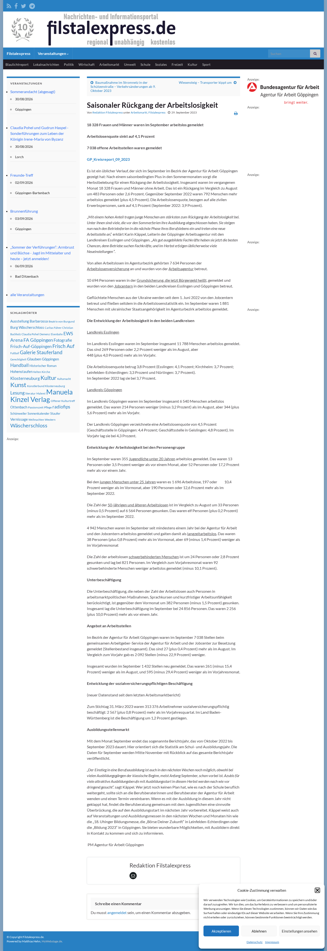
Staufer (55, 413)
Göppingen (50, 359)
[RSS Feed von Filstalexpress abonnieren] (9, 5)
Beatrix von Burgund (62, 321)
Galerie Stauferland (41, 352)
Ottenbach (18, 407)
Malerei (40, 393)
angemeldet (117, 912)
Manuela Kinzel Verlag (41, 395)
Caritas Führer (53, 327)
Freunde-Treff (21, 175)
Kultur (192, 64)
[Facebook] (16, 5)
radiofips (61, 406)
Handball (19, 365)
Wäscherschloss (28, 425)
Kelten (37, 371)
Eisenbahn (57, 334)
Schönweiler (18, 413)
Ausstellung (19, 321)
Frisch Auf (63, 346)
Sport (206, 64)
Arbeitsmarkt (109, 64)
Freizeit (177, 64)
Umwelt (130, 64)
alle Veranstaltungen (27, 294)
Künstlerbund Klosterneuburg (46, 386)
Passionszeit (35, 407)
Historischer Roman (42, 366)
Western (50, 419)
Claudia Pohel (30, 334)
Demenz (44, 334)
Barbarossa (39, 321)
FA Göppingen (38, 340)
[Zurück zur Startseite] (163, 30)
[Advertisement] (43, 514)
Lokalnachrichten (46, 64)
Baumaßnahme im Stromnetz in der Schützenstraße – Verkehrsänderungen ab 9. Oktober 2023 (123, 86)
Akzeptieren (221, 931)
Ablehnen (259, 931)
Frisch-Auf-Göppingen (31, 346)
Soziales (161, 64)
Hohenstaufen (21, 371)
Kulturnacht (64, 378)
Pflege (48, 407)
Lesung (17, 392)
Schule (145, 64)
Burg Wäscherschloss (27, 327)
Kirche (46, 372)
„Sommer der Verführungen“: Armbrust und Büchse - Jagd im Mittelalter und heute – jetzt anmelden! (42, 253)
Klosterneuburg (25, 378)
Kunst (18, 385)
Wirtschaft (87, 64)
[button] (317, 890)
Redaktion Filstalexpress (107, 112)
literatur (30, 393)
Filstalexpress (18, 53)
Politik (69, 64)
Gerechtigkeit (18, 359)
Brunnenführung (24, 211)
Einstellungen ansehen (299, 931)
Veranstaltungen (52, 53)
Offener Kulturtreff (63, 401)
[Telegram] (32, 5)
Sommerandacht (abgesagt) (32, 91)
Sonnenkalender (39, 413)
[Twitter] (23, 5)
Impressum (272, 942)
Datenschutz (255, 942)
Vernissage (19, 419)
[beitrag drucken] (236, 113)
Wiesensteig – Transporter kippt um (205, 82)
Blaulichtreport (17, 64)
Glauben (34, 359)
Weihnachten (36, 419)
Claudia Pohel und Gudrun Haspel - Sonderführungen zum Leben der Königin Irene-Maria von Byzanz (39, 133)
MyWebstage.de (52, 941)
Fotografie (63, 340)
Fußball (14, 353)
